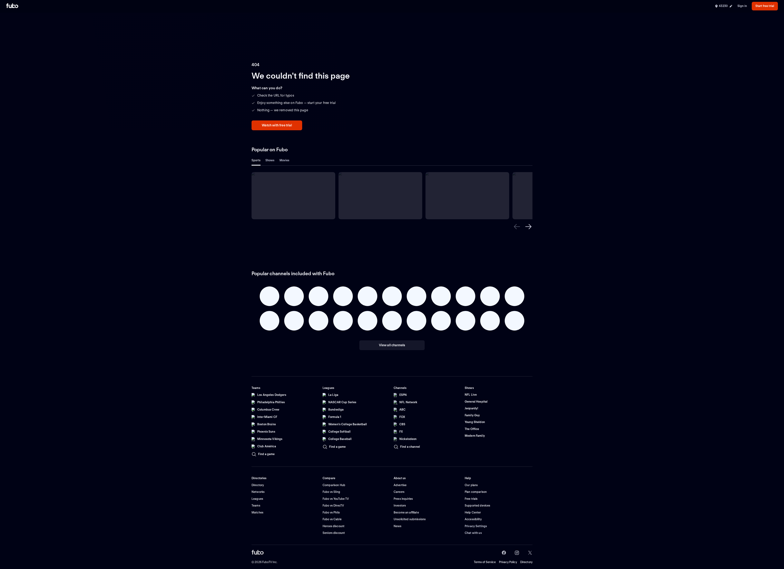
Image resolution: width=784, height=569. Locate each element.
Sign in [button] (742, 6)
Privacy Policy (508, 562)
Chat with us (473, 532)
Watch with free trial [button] (277, 125)
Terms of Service (485, 562)
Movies (285, 160)
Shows (270, 160)
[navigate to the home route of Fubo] (12, 6)
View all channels (392, 345)
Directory (526, 562)
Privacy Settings (476, 526)
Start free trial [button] (764, 6)
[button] (517, 227)
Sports (256, 160)
